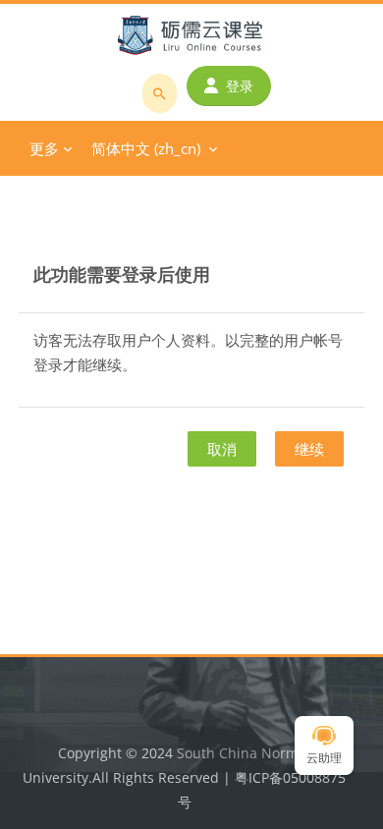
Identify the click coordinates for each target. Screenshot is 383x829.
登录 (239, 86)
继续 (309, 449)
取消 (222, 449)
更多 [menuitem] (44, 148)
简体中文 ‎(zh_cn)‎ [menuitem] (145, 148)
